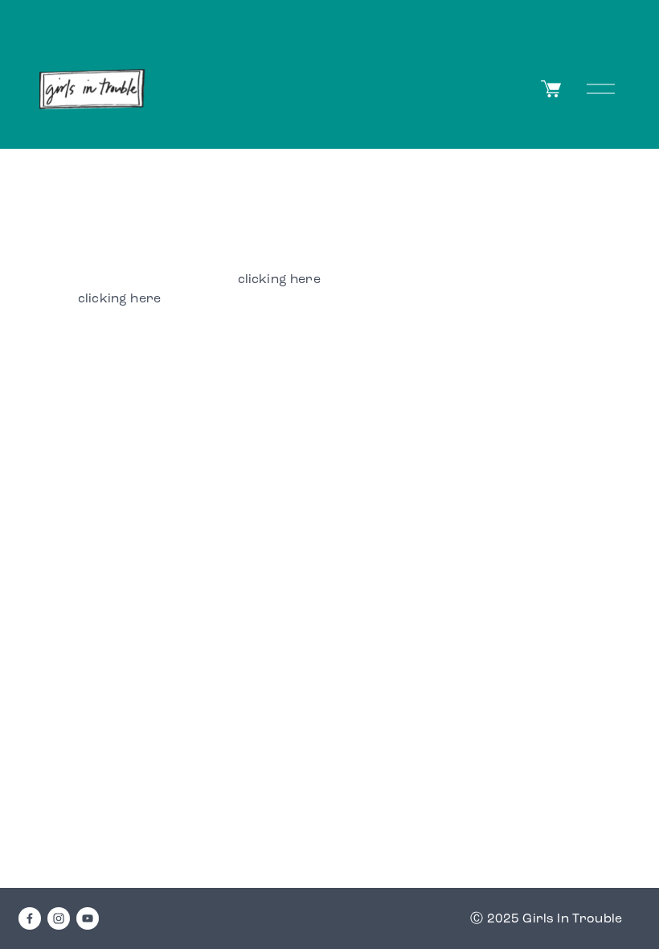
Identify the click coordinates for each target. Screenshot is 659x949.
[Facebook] (29, 918)
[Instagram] (58, 918)
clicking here (279, 278)
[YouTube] (87, 918)
